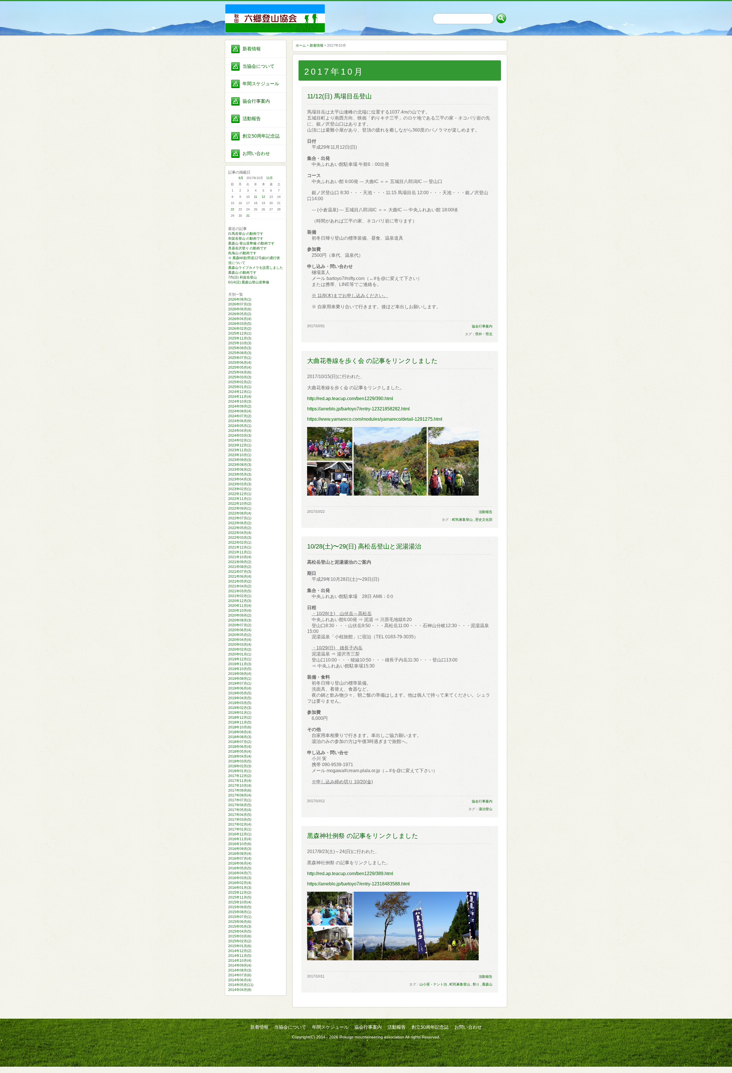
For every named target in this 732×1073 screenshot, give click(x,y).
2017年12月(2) (239, 776)
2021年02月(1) (239, 596)
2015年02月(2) (239, 941)
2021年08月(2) (239, 567)
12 (263, 196)
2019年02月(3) (239, 708)
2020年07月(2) (239, 625)
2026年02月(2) (239, 329)
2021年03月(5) (239, 591)
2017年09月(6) (239, 790)
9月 (240, 178)
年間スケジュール (260, 83)
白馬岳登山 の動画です (245, 234)
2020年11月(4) (239, 606)
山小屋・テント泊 (433, 984)
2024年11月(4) (239, 397)
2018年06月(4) (239, 747)
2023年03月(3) (239, 484)
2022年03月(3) (239, 538)
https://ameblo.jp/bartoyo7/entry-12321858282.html (358, 408)
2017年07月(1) (239, 800)
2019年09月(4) (239, 674)
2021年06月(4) (239, 577)
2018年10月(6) (239, 727)
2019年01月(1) (239, 713)
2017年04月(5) (239, 815)
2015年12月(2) (239, 893)
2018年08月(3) (239, 737)
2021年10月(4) (239, 557)
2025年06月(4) (239, 363)
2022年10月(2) (239, 504)
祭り (476, 984)
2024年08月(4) (239, 411)
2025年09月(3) (239, 348)
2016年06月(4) (239, 863)
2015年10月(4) (239, 902)
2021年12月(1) (239, 547)
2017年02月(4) (239, 824)
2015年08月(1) (239, 912)
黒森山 (487, 984)
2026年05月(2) (239, 314)
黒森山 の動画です (242, 273)
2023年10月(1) (239, 455)
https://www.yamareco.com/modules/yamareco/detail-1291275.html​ (374, 419)
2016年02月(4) (239, 883)
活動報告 (251, 118)
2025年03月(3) (239, 377)
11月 (269, 178)
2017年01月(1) (239, 829)
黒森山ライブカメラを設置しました (255, 268)
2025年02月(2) (239, 382)
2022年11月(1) (239, 499)
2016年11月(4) (239, 839)
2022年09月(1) (239, 508)
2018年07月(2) (239, 742)
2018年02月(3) (239, 766)
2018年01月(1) (239, 771)
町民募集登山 (462, 520)
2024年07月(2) (239, 416)
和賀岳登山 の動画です (245, 239)
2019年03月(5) (239, 703)
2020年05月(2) (239, 635)
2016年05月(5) (239, 868)
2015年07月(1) (239, 917)
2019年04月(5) (239, 698)
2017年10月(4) (239, 786)
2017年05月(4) (239, 810)
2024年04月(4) (239, 431)
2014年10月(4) (239, 961)
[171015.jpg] (393, 494)
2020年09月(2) (239, 615)
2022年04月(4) (239, 533)
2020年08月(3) (239, 620)
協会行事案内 (256, 101)
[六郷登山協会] (255, 11)
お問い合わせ (256, 153)
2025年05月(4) (239, 367)
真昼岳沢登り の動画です (247, 248)
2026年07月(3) (239, 304)
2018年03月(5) (239, 761)
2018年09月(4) (239, 732)
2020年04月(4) (239, 640)
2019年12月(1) (239, 659)
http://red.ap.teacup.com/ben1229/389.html (350, 873)
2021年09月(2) (239, 562)
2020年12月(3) (239, 601)
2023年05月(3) (239, 474)
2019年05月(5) (239, 693)
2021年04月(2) (239, 586)
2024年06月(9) (239, 421)
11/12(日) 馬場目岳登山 (339, 96)
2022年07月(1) (239, 518)
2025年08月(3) (239, 353)
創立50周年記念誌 (261, 136)
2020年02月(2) (239, 649)
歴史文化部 (483, 520)
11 (255, 196)
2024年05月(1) (239, 426)
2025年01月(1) (239, 387)
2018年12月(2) (239, 718)
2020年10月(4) (239, 611)
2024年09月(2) (239, 406)
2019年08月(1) (239, 679)
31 (248, 215)
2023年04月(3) (239, 479)
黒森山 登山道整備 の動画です (251, 243)
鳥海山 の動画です (242, 253)
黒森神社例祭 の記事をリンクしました (362, 835)
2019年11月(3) (239, 664)
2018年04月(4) (239, 756)
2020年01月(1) (239, 654)
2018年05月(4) (239, 752)
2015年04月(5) (239, 931)
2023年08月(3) (239, 465)
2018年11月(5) (239, 722)
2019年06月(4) (239, 688)
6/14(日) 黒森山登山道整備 (248, 282)
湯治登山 (485, 809)
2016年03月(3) (239, 878)
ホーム (301, 45)
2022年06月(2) (239, 523)
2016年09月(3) (239, 849)
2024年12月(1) (239, 392)
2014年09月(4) (239, 965)
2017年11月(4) (239, 781)
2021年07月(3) (239, 572)
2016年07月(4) (239, 859)
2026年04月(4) (239, 319)
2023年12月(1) (239, 445)
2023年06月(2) (239, 470)
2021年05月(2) (239, 581)
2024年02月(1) (239, 440)
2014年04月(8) (239, 990)
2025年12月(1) (239, 333)
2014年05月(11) (240, 985)
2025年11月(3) (239, 338)
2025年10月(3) (239, 343)
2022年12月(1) (239, 494)
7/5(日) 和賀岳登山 (242, 277)
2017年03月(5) (239, 820)
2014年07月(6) (239, 975)
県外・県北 (483, 334)
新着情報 (251, 48)
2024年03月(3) (239, 436)
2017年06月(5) (239, 805)
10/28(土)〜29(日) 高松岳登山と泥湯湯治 (364, 546)
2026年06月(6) (239, 309)
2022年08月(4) (239, 513)
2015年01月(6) (239, 946)
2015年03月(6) (239, 936)
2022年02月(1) (239, 543)
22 (232, 209)
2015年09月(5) (239, 907)
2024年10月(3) (239, 402)
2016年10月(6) (239, 844)
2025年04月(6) (239, 372)
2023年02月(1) (239, 489)
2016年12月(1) (239, 834)
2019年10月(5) (239, 669)
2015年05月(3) (239, 927)
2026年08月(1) (239, 299)
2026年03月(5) (239, 324)
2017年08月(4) (239, 795)
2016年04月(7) (239, 873)
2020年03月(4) (239, 645)
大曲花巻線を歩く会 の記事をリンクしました (372, 360)
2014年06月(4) (239, 980)
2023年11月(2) (239, 450)
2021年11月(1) (239, 552)
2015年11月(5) (239, 897)
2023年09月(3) (239, 460)
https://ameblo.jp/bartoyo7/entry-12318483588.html (358, 883)
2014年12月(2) (239, 951)
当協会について (258, 66)
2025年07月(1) (239, 358)
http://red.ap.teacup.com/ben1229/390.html (350, 398)
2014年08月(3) (239, 970)
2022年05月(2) (239, 528)
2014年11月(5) (239, 956)
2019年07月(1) (239, 683)
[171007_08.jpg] (393, 958)
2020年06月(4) (239, 630)
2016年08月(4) (239, 854)
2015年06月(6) (239, 922)
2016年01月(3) (239, 888)
